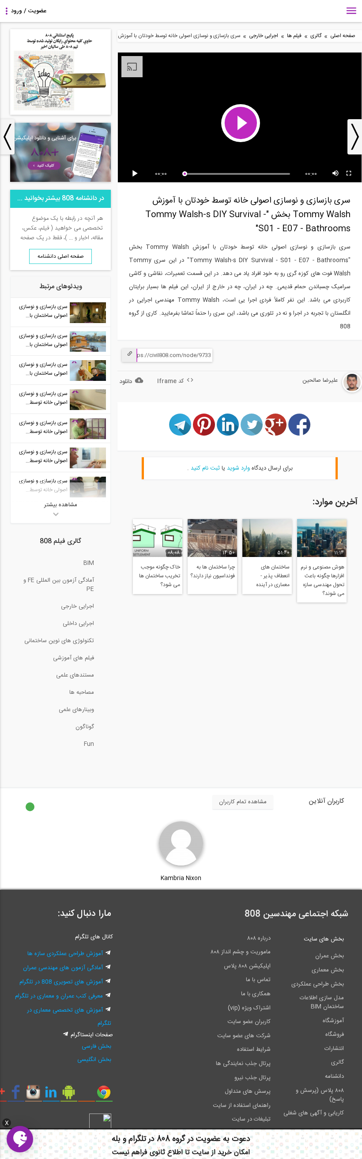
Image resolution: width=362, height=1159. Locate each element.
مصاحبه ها (81, 692)
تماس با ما (258, 980)
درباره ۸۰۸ (259, 938)
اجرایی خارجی (263, 36)
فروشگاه (334, 1034)
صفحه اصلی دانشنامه (61, 256)
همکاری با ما (256, 994)
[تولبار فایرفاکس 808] (86, 1095)
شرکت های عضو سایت (244, 1036)
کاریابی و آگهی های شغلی (313, 1113)
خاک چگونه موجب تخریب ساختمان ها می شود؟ (159, 576)
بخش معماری (328, 970)
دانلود (126, 382)
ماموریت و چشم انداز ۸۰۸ (241, 952)
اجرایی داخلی (78, 623)
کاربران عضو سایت (249, 1022)
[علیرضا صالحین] (325, 391)
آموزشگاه (333, 1021)
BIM (88, 563)
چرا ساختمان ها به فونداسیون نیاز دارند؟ (212, 571)
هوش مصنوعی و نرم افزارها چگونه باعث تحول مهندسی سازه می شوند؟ (322, 580)
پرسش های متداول (248, 1091)
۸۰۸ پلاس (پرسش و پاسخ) (320, 1095)
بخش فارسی (96, 1046)
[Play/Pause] (136, 173)
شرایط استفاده (254, 1049)
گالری (315, 36)
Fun (89, 744)
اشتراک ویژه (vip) (249, 1008)
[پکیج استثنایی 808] (60, 113)
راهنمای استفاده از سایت (242, 1105)
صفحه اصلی (342, 36)
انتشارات (334, 1049)
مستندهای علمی (75, 675)
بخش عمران (329, 956)
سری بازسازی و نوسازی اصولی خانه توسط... (43, 398)
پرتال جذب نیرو (252, 1078)
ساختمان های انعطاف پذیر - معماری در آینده (273, 576)
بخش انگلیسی (94, 1060)
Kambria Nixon (181, 878)
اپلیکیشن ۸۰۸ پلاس (247, 966)
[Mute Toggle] (335, 173)
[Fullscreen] (349, 173)
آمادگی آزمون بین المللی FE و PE (58, 585)
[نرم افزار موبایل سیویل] (68, 1095)
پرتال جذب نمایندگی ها (243, 1064)
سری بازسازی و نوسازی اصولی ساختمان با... (43, 311)
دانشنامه (334, 1076)
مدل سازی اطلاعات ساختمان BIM (322, 1002)
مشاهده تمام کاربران (243, 802)
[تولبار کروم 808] (104, 1095)
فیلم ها (294, 36)
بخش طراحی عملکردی (317, 984)
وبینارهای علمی (76, 710)
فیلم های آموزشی (73, 658)
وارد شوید (238, 468)
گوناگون (84, 727)
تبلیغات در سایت (251, 1119)
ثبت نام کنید (205, 468)
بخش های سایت (324, 939)
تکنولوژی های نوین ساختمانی (59, 641)
